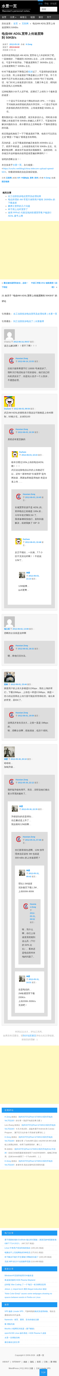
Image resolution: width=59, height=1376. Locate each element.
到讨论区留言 (29, 1035)
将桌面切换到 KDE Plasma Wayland (20, 1280)
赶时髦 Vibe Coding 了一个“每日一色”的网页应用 (25, 1284)
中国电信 (25, 178)
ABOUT (5, 1362)
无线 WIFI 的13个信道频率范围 (17, 1261)
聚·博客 (54, 1362)
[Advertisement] (29, 250)
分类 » (13, 17)
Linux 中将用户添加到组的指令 (18, 1248)
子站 (46, 3)
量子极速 (30, 1329)
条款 (25, 1362)
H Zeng (29, 44)
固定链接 (5, 181)
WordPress (14, 1368)
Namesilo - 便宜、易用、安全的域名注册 (22, 1320)
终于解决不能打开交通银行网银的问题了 (22, 1257)
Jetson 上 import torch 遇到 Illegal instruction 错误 (26, 1289)
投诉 (30, 71)
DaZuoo (7, 409)
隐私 (32, 1362)
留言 (41, 17)
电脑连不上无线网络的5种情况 (17, 1252)
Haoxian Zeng (22, 358)
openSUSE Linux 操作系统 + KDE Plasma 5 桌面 (25, 1333)
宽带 (32, 178)
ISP (18, 178)
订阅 (46, 1362)
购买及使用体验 (41, 1311)
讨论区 (53, 3)
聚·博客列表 (10, 1324)
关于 (49, 17)
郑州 (36, 178)
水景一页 (9, 6)
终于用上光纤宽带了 (18, 209)
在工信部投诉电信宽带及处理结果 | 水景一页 (35, 314)
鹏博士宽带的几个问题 (19, 206)
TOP (43, 1372)
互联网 (25, 23)
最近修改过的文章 (12, 1342)
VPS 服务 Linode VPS (14, 1311)
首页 (4, 17)
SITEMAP (16, 1362)
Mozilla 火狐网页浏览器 (14, 1329)
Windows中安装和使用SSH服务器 (19, 1275)
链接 (33, 17)
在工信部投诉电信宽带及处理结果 (24, 196)
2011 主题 (28, 1368)
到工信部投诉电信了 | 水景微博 (28, 321)
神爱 (28, 573)
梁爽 (6, 684)
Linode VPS (45, 1368)
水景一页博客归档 (12, 1338)
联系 (39, 1362)
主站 (40, 3)
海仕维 (7, 629)
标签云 (23, 17)
